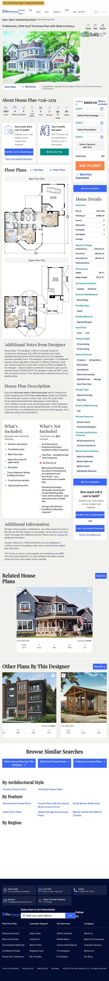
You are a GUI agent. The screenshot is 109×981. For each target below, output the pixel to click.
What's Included (64, 933)
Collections (57, 12)
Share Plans (59, 170)
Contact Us (35, 939)
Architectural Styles (11, 951)
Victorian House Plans (26, 20)
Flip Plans (38, 170)
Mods (67, 10)
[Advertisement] (54, 856)
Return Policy (36, 945)
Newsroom (89, 951)
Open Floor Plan (84, 384)
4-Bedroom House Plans (88, 761)
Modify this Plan (54, 152)
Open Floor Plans (12, 812)
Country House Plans (14, 789)
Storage (97, 379)
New (30, 10)
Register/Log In (37, 951)
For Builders (62, 956)
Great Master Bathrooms (86, 803)
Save (88, 28)
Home (5, 20)
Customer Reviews (92, 945)
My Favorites (36, 956)
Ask (95, 28)
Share (102, 28)
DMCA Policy (42, 968)
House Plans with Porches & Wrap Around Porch (53, 805)
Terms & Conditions (10, 968)
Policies (60, 535)
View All (98, 666)
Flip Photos (30, 87)
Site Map (55, 968)
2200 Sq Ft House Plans (53, 761)
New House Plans (10, 939)
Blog (74, 12)
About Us (88, 933)
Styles (38, 12)
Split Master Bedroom (86, 471)
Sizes (47, 12)
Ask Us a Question (90, 188)
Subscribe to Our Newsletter (38, 909)
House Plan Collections (13, 956)
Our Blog (88, 956)
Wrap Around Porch (86, 441)
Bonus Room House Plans (17, 803)
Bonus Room (82, 365)
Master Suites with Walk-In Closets (87, 814)
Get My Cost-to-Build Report (19, 152)
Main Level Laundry (86, 374)
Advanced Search (22, 11)
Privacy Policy (28, 968)
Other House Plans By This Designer (19, 763)
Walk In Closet (83, 466)
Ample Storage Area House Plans (53, 814)
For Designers (63, 951)
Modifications (63, 939)
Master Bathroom (85, 461)
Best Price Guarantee (94, 939)
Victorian (92, 289)
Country (80, 289)
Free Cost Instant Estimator (90, 528)
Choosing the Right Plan (13, 945)
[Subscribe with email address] (70, 915)
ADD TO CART (90, 166)
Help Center (35, 933)
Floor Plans (10, 87)
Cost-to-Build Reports (67, 945)
